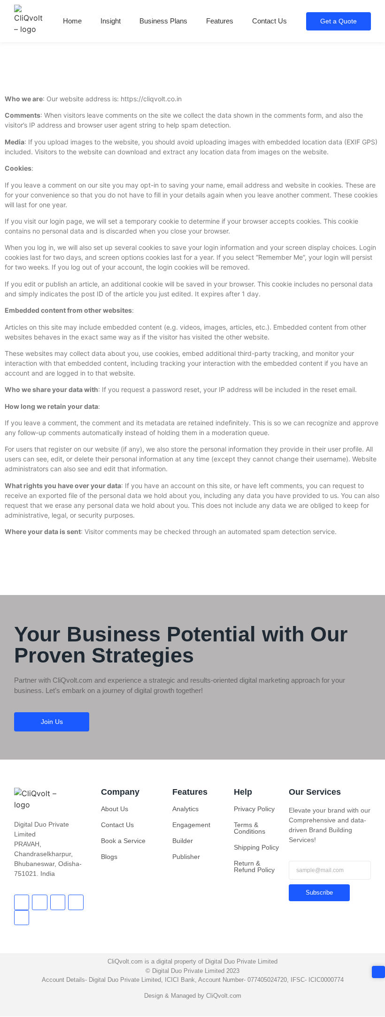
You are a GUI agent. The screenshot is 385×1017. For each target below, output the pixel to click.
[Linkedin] (21, 917)
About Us (114, 809)
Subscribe (319, 892)
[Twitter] (39, 902)
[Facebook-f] (21, 902)
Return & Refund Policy (254, 866)
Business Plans (163, 21)
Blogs (109, 856)
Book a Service (123, 840)
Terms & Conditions (249, 828)
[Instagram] (75, 902)
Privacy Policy (254, 809)
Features (219, 21)
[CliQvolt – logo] (28, 20)
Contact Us (269, 21)
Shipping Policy (256, 847)
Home (72, 21)
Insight (110, 21)
